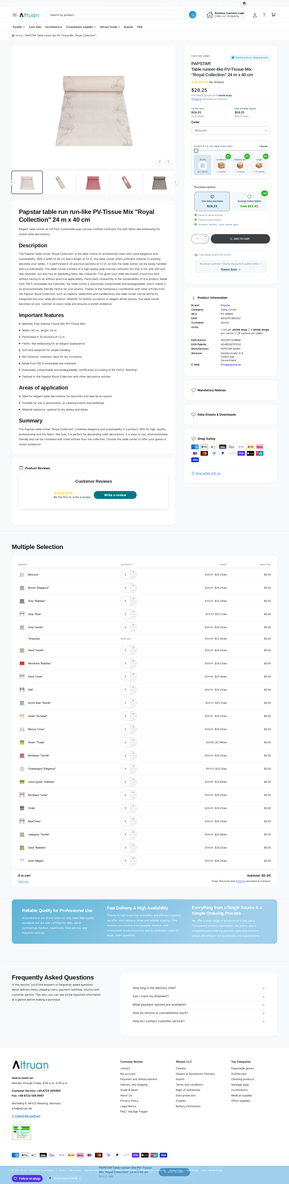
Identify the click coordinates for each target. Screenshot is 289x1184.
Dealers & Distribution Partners (195, 1073)
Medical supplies (241, 1095)
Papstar (225, 305)
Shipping (196, 98)
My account (127, 1073)
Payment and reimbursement (138, 1079)
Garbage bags (240, 1084)
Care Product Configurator (201, 3)
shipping (240, 881)
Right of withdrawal (188, 1089)
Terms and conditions (189, 1084)
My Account (229, 3)
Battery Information (188, 1106)
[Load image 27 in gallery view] (126, 182)
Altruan (23, 1170)
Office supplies (240, 1100)
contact (125, 1068)
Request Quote (229, 269)
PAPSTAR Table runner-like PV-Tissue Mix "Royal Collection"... (61, 35)
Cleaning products (242, 1079)
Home (18, 35)
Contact (174, 3)
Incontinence (239, 1089)
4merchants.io (47, 1170)
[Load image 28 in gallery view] (159, 182)
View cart (23, 881)
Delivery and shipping (133, 1084)
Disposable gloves (242, 1068)
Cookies (181, 1100)
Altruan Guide (108, 26)
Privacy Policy (129, 1100)
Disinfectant (239, 1073)
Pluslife (17, 26)
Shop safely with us (207, 473)
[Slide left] (160, 161)
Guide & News (129, 1089)
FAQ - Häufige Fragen (134, 1111)
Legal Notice (128, 1106)
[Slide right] (168, 161)
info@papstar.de (231, 364)
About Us (126, 1095)
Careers (181, 1068)
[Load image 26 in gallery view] (93, 182)
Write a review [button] (115, 495)
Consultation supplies (79, 26)
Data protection (186, 1095)
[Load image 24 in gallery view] (27, 182)
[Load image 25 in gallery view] (60, 182)
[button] (14, 14)
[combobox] (122, 14)
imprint (180, 1079)
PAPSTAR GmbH (200, 56)
